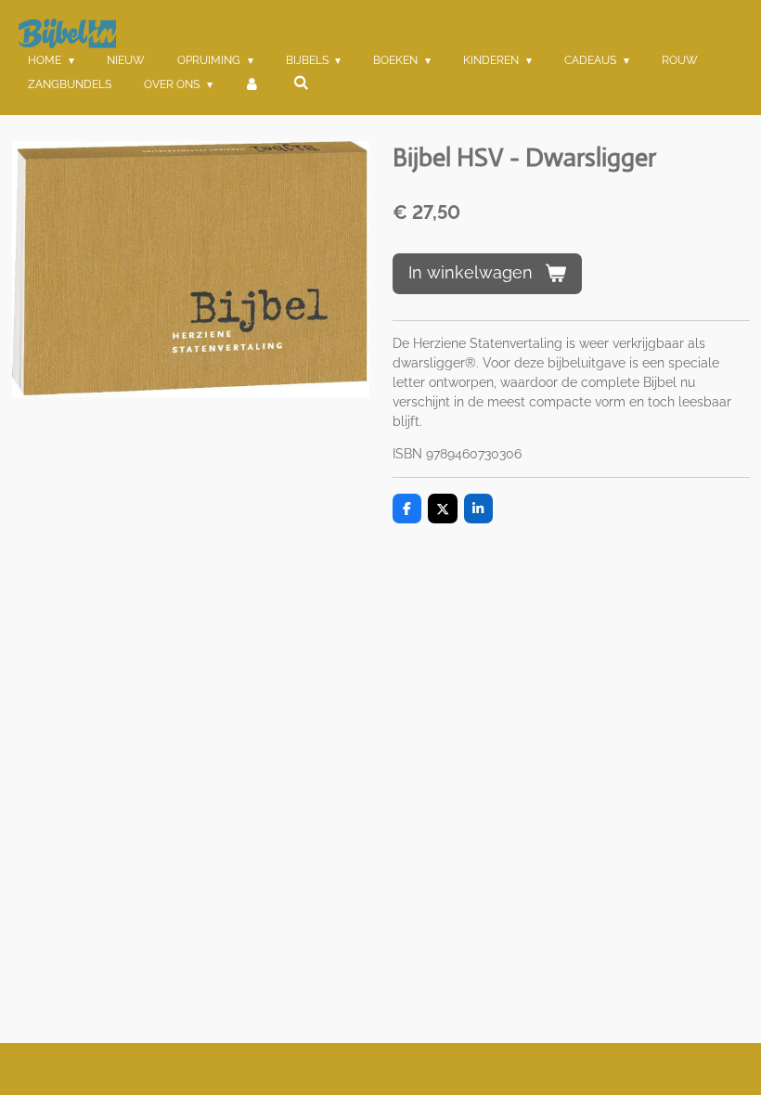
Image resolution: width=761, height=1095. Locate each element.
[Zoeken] (301, 82)
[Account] (253, 84)
